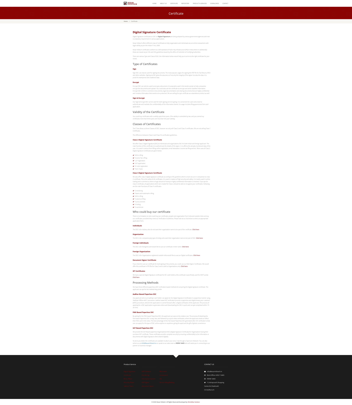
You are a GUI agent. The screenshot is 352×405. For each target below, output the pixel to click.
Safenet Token (128, 386)
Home (126, 21)
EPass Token (128, 379)
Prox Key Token (129, 382)
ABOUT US (163, 3)
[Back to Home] (130, 3)
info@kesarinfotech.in (148, 343)
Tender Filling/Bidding (167, 382)
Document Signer (148, 386)
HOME (154, 3)
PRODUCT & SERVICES (200, 3)
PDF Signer (145, 382)
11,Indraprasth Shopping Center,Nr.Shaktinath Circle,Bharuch (214, 386)
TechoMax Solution (194, 402)
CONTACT (225, 3)
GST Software (146, 371)
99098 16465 (211, 379)
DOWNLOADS (214, 3)
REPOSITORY (185, 3)
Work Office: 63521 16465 (215, 375)
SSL (161, 379)
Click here (195, 229)
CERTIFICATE (174, 3)
